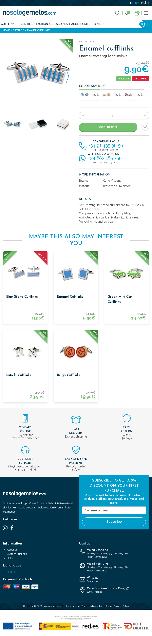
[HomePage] (29, 13)
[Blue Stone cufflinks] (25, 273)
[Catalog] (146, 13)
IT (148, 3)
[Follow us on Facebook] (11, 528)
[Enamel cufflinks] (76, 273)
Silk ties (26, 24)
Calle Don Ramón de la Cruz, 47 (108, 590)
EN (137, 3)
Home (6, 30)
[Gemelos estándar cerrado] (63, 124)
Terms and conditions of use (97, 606)
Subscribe (114, 521)
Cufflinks (8, 24)
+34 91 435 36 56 (107, 553)
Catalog (18, 30)
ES (131, 3)
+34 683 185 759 (107, 567)
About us (12, 549)
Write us (92, 579)
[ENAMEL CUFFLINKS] (38, 74)
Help (9, 558)
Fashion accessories (52, 24)
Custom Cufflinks (17, 553)
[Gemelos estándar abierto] (38, 124)
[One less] (83, 115)
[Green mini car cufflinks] (126, 273)
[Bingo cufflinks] (76, 352)
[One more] (145, 115)
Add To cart (108, 127)
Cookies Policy (121, 606)
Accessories (80, 24)
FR (142, 3)
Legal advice (73, 606)
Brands (99, 24)
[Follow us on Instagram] (5, 528)
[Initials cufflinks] (25, 352)
